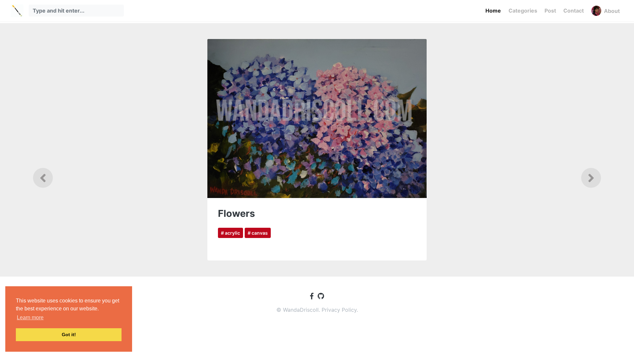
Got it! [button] (69, 334)
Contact (573, 10)
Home (493, 10)
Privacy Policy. (340, 309)
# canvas (258, 233)
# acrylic (230, 233)
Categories (523, 10)
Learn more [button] (30, 317)
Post (550, 10)
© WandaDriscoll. (299, 309)
